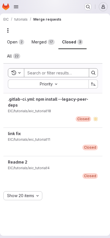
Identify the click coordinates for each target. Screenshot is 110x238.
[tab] (15, 42)
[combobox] (48, 84)
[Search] (93, 72)
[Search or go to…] (88, 6)
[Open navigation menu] (16, 6)
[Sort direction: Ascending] (93, 84)
